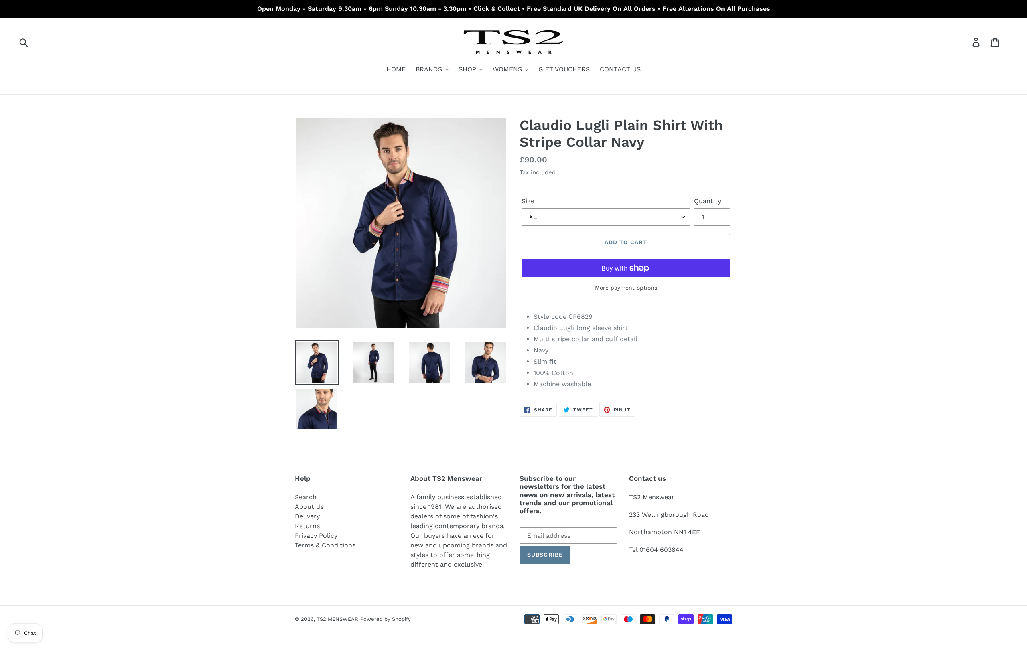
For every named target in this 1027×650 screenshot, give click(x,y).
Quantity (707, 201)
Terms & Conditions (325, 545)
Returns (307, 526)
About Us (309, 506)
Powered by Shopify (385, 619)
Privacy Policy (316, 535)
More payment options (626, 287)
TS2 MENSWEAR (337, 619)
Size (528, 201)
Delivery (307, 516)
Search (306, 497)
